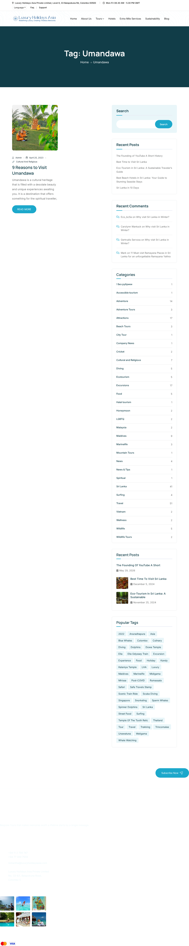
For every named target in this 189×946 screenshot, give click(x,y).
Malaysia (121, 427)
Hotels (111, 18)
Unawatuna (124, 733)
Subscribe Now (169, 772)
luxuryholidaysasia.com (27, 935)
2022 (121, 633)
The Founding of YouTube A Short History (139, 155)
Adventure (122, 301)
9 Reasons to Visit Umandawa (29, 170)
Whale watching (127, 740)
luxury (155, 667)
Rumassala (156, 680)
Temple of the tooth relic (133, 720)
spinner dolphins (127, 707)
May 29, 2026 (127, 570)
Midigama (155, 673)
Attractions (122, 317)
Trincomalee (162, 726)
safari (121, 687)
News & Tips (123, 469)
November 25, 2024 (144, 602)
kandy (164, 660)
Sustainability (152, 18)
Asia (152, 633)
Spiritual (121, 477)
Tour (120, 726)
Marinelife (122, 444)
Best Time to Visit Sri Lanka (131, 161)
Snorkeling (141, 700)
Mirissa (122, 680)
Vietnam (121, 511)
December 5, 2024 (143, 584)
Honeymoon (123, 410)
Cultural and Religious (26, 161)
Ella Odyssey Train (138, 653)
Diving (120, 368)
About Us (86, 18)
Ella (120, 653)
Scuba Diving (150, 693)
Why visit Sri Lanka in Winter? (152, 216)
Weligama (141, 733)
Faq (32, 7)
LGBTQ (120, 419)
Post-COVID (138, 680)
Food (119, 393)
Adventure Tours (125, 309)
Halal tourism (123, 402)
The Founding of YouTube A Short (138, 565)
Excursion (158, 653)
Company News (125, 343)
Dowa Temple (153, 647)
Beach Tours (123, 326)
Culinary (157, 640)
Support (43, 7)
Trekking (145, 726)
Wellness (121, 520)
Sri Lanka (121, 486)
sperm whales (160, 700)
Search (122, 111)
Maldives (121, 435)
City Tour (121, 334)
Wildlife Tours (124, 536)
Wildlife (120, 528)
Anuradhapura (137, 633)
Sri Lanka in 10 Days (127, 187)
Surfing (120, 494)
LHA (144, 667)
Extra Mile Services (130, 18)
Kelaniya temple (127, 667)
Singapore (124, 700)
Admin (19, 157)
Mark (123, 252)
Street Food (124, 713)
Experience (124, 660)
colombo (142, 640)
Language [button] (19, 7)
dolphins (135, 647)
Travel (119, 503)
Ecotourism (122, 376)
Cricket (120, 351)
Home (73, 18)
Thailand (158, 720)
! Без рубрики (124, 284)
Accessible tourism (127, 292)
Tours (99, 18)
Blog (166, 18)
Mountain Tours (125, 452)
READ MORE (24, 209)
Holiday (151, 660)
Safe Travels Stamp (141, 687)
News (119, 461)
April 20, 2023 (36, 157)
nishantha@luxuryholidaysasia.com (27, 862)
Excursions (122, 385)
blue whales (125, 640)
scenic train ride (128, 693)
